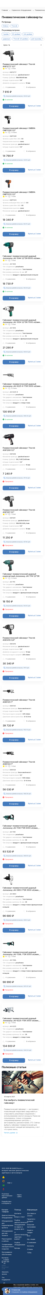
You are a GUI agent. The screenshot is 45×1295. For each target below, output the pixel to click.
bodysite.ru (7, 1203)
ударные (6, 39)
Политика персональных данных (7, 1195)
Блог (29, 1236)
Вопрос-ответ (19, 1217)
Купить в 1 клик (34, 106)
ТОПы (29, 1253)
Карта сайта (19, 1195)
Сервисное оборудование (21, 10)
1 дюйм (6, 34)
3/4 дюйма (28, 34)
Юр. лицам (31, 1239)
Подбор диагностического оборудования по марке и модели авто (21, 1224)
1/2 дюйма (16, 34)
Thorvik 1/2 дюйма (20, 39)
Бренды (17, 1248)
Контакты (17, 1213)
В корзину (13, 106)
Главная (5, 10)
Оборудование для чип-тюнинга (7, 1233)
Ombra (5, 26)
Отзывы (30, 1249)
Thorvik (14, 26)
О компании (31, 1242)
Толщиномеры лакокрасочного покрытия (8, 1246)
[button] (42, 38)
